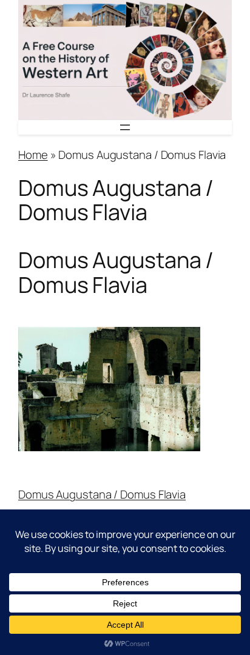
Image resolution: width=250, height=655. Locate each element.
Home (33, 155)
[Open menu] (125, 127)
